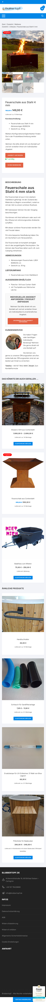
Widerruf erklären (9, 929)
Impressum (6, 905)
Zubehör (10, 24)
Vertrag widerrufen (23, 999)
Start (3, 24)
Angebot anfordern (15, 155)
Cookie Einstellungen (10, 942)
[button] (40, 34)
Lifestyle (12, 27)
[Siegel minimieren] (44, 987)
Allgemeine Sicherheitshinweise (15, 936)
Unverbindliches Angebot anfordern (23, 321)
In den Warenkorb (14, 165)
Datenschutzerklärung (11, 911)
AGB (3, 917)
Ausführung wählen (23, 443)
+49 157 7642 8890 (20, 366)
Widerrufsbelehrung (10, 923)
